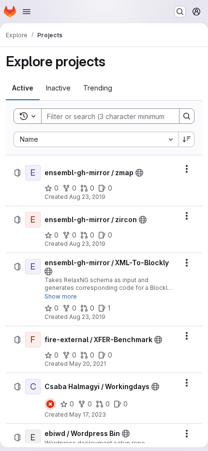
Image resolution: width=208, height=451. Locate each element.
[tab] (23, 88)
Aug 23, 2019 (87, 196)
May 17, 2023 (87, 414)
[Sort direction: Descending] (186, 139)
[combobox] (96, 139)
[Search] (186, 116)
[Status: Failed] (50, 404)
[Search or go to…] (180, 11)
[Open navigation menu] (26, 11)
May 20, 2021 (87, 363)
